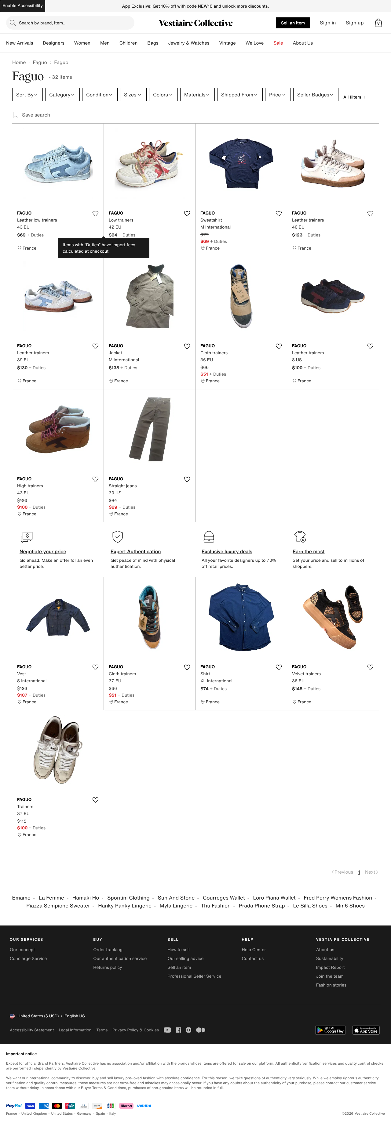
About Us (303, 43)
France (11, 1113)
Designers (53, 43)
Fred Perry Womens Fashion (338, 898)
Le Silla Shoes (310, 906)
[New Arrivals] (37, 43)
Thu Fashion (216, 906)
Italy (112, 1113)
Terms (102, 1030)
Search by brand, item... (43, 23)
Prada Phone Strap (262, 906)
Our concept (22, 950)
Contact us (253, 958)
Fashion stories (331, 985)
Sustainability (329, 958)
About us (325, 950)
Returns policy (107, 967)
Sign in (328, 23)
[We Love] (268, 43)
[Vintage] (240, 43)
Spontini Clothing (128, 898)
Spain (100, 1113)
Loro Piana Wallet (274, 898)
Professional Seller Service (194, 976)
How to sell (178, 950)
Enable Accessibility (22, 5)
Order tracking (107, 950)
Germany (84, 1113)
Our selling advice (185, 958)
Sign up (355, 23)
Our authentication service (120, 958)
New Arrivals (19, 43)
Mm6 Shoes (350, 906)
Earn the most (309, 551)
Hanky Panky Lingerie (125, 906)
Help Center (254, 950)
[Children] (142, 43)
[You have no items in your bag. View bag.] (378, 23)
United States (62, 1113)
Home (19, 62)
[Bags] (163, 43)
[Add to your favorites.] (95, 213)
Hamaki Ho (85, 898)
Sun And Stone (176, 898)
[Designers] (69, 43)
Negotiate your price (43, 551)
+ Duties (35, 235)
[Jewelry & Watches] (214, 43)
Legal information (75, 1030)
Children (128, 43)
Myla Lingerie (176, 906)
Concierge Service (28, 958)
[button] (378, 23)
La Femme (51, 898)
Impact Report (330, 967)
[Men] (114, 43)
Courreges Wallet (224, 898)
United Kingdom (34, 1113)
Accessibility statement (32, 1030)
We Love (255, 43)
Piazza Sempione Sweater (58, 906)
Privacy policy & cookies (135, 1030)
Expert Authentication (136, 551)
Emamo (21, 898)
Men (105, 43)
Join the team (330, 976)
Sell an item (293, 23)
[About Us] (317, 43)
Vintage (227, 43)
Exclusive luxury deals (227, 551)
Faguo (40, 62)
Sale (278, 43)
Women (82, 43)
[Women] (95, 43)
